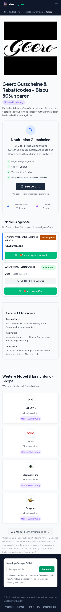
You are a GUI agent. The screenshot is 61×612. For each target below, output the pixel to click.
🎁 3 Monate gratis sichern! (33, 255)
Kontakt (21, 606)
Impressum (34, 606)
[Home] (5, 12)
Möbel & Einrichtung (33, 11)
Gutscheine (14, 11)
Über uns (9, 606)
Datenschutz (49, 606)
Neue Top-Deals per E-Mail (19, 563)
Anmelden (47, 569)
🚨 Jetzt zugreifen (33, 291)
